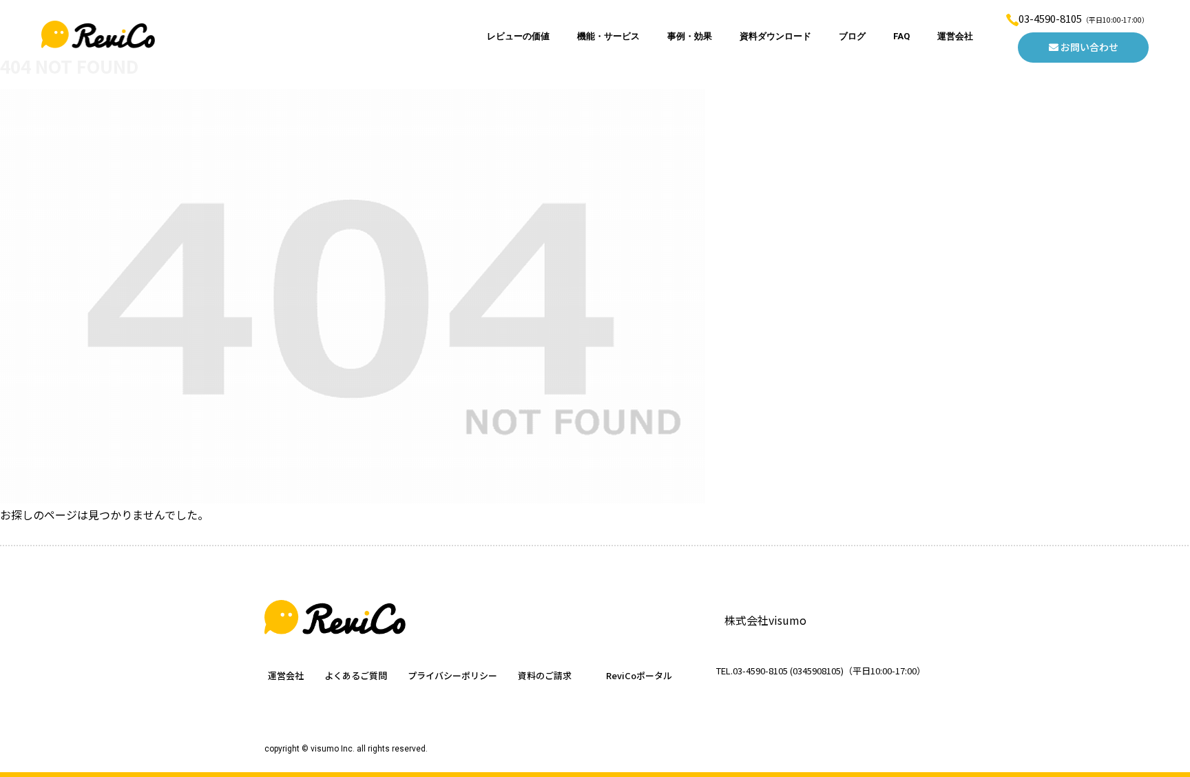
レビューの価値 (518, 36)
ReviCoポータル (639, 675)
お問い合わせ (1088, 47)
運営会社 (955, 36)
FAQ (901, 36)
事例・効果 (689, 36)
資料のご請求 (545, 675)
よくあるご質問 (355, 675)
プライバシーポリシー (452, 675)
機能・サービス (608, 36)
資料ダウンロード (775, 36)
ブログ (852, 36)
